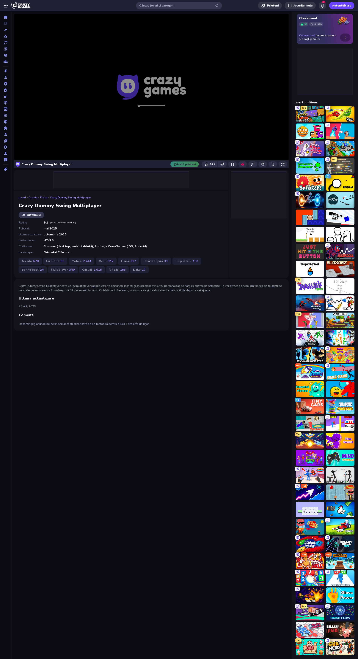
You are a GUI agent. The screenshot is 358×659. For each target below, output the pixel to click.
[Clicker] (5, 96)
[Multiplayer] (5, 55)
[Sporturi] (5, 141)
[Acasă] (5, 17)
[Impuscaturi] (5, 115)
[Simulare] (5, 134)
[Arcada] (5, 77)
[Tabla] (5, 153)
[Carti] (5, 90)
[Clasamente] (5, 61)
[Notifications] (322, 5)
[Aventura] (5, 84)
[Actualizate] (5, 42)
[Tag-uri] (5, 169)
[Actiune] (5, 71)
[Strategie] (5, 147)
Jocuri (22, 197)
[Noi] (5, 30)
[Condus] (5, 103)
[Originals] (5, 49)
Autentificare (341, 6)
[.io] (5, 122)
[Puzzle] (5, 128)
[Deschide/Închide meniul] (5, 5)
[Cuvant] (5, 109)
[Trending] (5, 36)
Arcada (33, 197)
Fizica (43, 197)
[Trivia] (5, 160)
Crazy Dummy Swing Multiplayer (70, 197)
